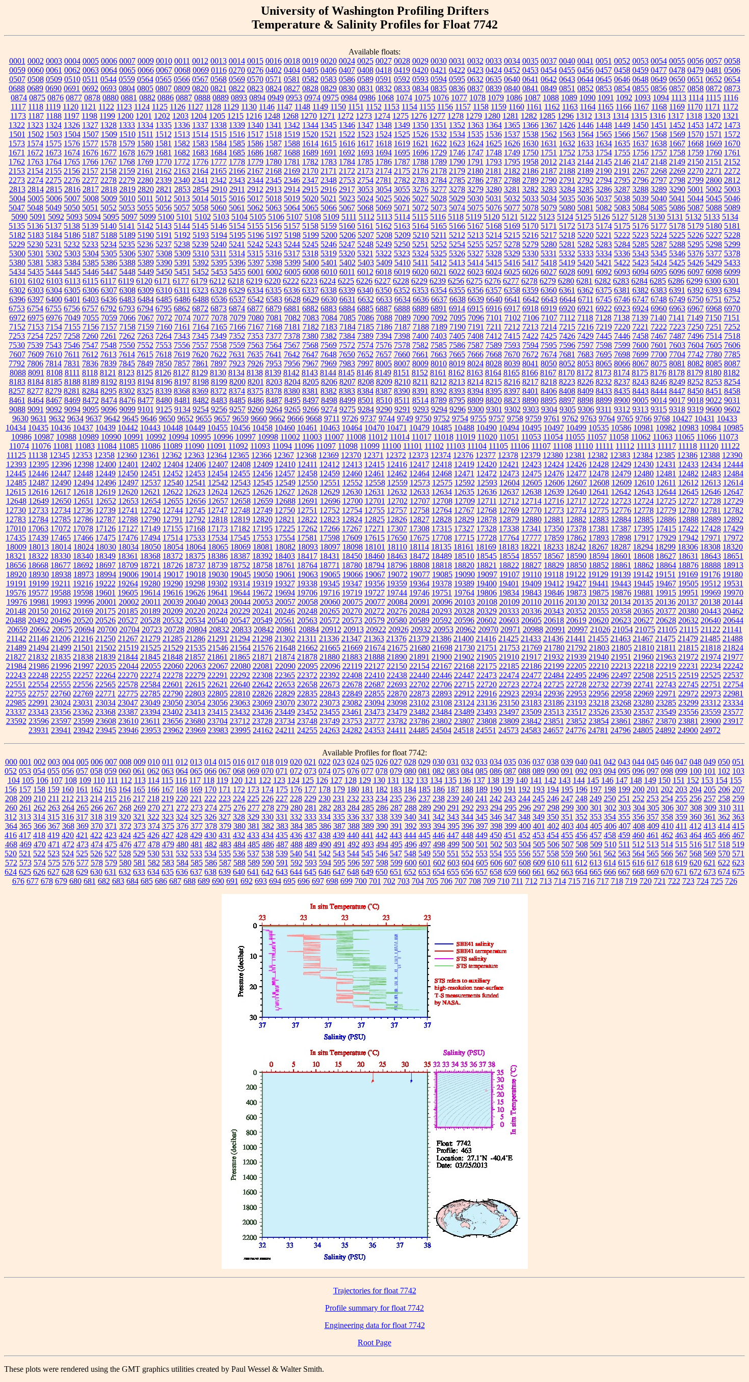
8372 (218, 391)
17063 (38, 528)
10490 (486, 427)
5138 (72, 226)
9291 (402, 409)
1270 (309, 116)
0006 (109, 61)
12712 (509, 501)
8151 (401, 372)
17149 (150, 528)
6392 (695, 290)
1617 (365, 143)
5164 (420, 226)
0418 (384, 70)
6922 (604, 308)
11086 (150, 446)
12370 (351, 455)
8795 (457, 400)
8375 (255, 391)
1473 (732, 125)
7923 (237, 363)
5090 (19, 216)
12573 (420, 482)
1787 (402, 161)
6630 (329, 299)
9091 (36, 409)
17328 (486, 528)
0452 (512, 70)
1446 (585, 125)
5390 (164, 262)
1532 (439, 134)
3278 (457, 189)
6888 (402, 308)
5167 (475, 226)
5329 (512, 253)
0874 (19, 97)
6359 (530, 290)
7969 (328, 363)
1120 (70, 106)
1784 (347, 161)
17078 (83, 528)
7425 (549, 336)
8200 (237, 381)
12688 (285, 501)
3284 (567, 189)
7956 (292, 363)
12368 (306, 455)
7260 (90, 336)
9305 (567, 409)
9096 (109, 409)
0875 (37, 97)
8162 (456, 372)
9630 (20, 418)
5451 (182, 271)
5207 (366, 235)
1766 (90, 161)
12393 (16, 464)
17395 (643, 528)
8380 (292, 391)
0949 (276, 97)
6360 (549, 290)
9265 (292, 409)
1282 (529, 116)
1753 (585, 152)
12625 (240, 491)
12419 (464, 464)
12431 (666, 464)
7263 (145, 336)
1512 (163, 134)
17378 (576, 528)
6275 (474, 281)
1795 (512, 161)
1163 (570, 106)
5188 (109, 235)
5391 (182, 262)
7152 (17, 326)
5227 (714, 235)
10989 (88, 436)
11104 (477, 446)
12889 (711, 519)
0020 (328, 61)
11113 (645, 446)
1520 (310, 134)
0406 (328, 70)
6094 (640, 271)
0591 (384, 79)
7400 (420, 336)
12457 (285, 473)
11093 (260, 446)
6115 (90, 281)
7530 (17, 345)
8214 (475, 381)
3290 (677, 189)
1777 (218, 161)
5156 (273, 226)
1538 (530, 134)
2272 (732, 171)
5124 (565, 216)
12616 (38, 491)
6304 (54, 290)
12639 (554, 491)
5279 (530, 244)
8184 (36, 381)
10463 (329, 427)
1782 (310, 161)
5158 (310, 226)
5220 (585, 235)
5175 (622, 226)
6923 (622, 308)
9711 (332, 418)
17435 (16, 537)
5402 (347, 262)
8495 (292, 400)
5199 (311, 235)
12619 (105, 491)
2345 (273, 180)
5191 (164, 235)
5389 (146, 262)
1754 (604, 152)
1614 (310, 143)
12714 (531, 501)
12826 (397, 519)
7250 (695, 326)
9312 (622, 409)
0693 (108, 88)
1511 (145, 134)
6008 (311, 271)
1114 (696, 97)
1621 (420, 143)
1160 (516, 106)
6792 (108, 308)
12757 (397, 510)
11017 (422, 436)
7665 (457, 354)
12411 (307, 464)
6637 (439, 299)
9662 (277, 418)
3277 (439, 189)
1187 (36, 116)
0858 (695, 88)
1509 (109, 134)
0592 (402, 79)
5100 (166, 216)
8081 (677, 363)
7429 (585, 336)
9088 (17, 409)
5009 (109, 198)
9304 (549, 409)
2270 (695, 171)
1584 (218, 143)
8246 (659, 381)
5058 (200, 207)
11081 (63, 446)
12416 (397, 464)
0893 (239, 97)
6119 (126, 281)
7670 (512, 354)
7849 (145, 363)
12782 (733, 510)
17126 (105, 528)
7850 (163, 363)
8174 (621, 372)
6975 (36, 317)
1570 (695, 134)
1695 (402, 152)
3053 (365, 189)
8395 (494, 391)
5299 (732, 244)
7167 (256, 326)
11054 (553, 436)
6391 (677, 290)
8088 (18, 372)
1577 (90, 143)
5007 (72, 198)
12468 (442, 473)
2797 (659, 180)
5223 (640, 235)
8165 (511, 372)
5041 (677, 198)
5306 (127, 253)
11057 (597, 436)
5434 (17, 271)
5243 (273, 244)
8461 (17, 400)
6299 (694, 281)
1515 (218, 134)
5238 (182, 244)
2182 (512, 171)
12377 (485, 455)
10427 (682, 418)
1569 (677, 134)
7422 (530, 336)
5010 (127, 198)
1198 (89, 116)
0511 (90, 79)
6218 (236, 281)
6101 (18, 281)
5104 (239, 216)
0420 (420, 70)
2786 (475, 180)
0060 (36, 70)
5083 (622, 207)
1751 (549, 152)
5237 (163, 244)
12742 (150, 510)
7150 (713, 317)
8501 (366, 400)
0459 (640, 70)
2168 (273, 171)
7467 (659, 336)
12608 (599, 482)
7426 (567, 336)
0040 (567, 61)
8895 (549, 400)
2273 (17, 180)
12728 (711, 501)
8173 (603, 372)
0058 (732, 61)
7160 (164, 326)
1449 (622, 125)
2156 (72, 171)
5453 (219, 271)
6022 (457, 271)
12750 (285, 510)
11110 (583, 446)
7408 (475, 336)
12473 (509, 473)
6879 (273, 308)
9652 (185, 418)
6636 (421, 299)
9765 (625, 418)
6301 (731, 281)
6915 (475, 308)
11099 (370, 446)
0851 (567, 88)
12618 (83, 491)
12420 (486, 464)
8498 (329, 400)
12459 (329, 473)
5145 (200, 226)
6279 (548, 281)
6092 (604, 271)
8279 (53, 391)
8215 (494, 381)
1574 (35, 143)
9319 (695, 409)
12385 (665, 455)
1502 (36, 134)
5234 (108, 244)
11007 (334, 436)
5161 (365, 226)
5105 (258, 216)
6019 (402, 271)
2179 (457, 171)
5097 (129, 216)
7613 (108, 354)
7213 (530, 326)
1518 (273, 134)
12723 (621, 501)
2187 (549, 171)
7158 (127, 326)
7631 (237, 354)
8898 (585, 400)
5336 (622, 253)
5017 (255, 198)
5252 (439, 244)
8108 (54, 372)
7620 (200, 354)
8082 (695, 363)
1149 (320, 106)
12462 (397, 473)
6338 (328, 290)
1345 (328, 125)
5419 (567, 262)
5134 (730, 216)
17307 (397, 528)
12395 (39, 464)
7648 (328, 354)
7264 (163, 336)
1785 (365, 161)
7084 (329, 317)
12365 (239, 455)
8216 (512, 381)
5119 (473, 216)
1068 (386, 97)
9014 (659, 400)
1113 (678, 97)
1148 (302, 106)
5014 (200, 198)
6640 (494, 299)
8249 (677, 381)
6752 (732, 299)
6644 (567, 299)
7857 (182, 363)
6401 (72, 299)
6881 (292, 308)
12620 (128, 491)
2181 (494, 171)
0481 (714, 70)
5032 (512, 198)
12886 (666, 519)
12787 (105, 519)
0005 (91, 61)
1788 (420, 161)
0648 (640, 79)
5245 (310, 244)
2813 (17, 189)
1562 (549, 134)
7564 (273, 345)
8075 (659, 363)
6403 (91, 299)
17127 (128, 528)
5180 (714, 226)
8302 (127, 391)
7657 (384, 354)
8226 (585, 381)
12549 (285, 482)
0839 (494, 88)
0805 (145, 88)
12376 (463, 455)
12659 (263, 501)
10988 (66, 436)
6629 (311, 299)
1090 (587, 97)
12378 (508, 455)
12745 (195, 510)
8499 (347, 400)
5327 (475, 253)
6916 (494, 308)
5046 (732, 198)
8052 (567, 363)
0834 (420, 88)
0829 (328, 88)
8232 (604, 381)
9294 (439, 409)
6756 (72, 308)
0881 (129, 97)
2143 (567, 161)
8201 (256, 381)
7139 (640, 317)
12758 (419, 510)
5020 (310, 198)
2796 (640, 180)
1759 (695, 152)
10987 (44, 436)
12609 (621, 482)
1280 (492, 116)
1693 (365, 152)
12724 (643, 501)
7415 (512, 336)
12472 (486, 473)
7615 (145, 354)
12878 (486, 519)
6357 (494, 290)
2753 (347, 180)
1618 (384, 143)
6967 (695, 308)
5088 (714, 207)
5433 (732, 262)
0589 (365, 79)
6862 (182, 308)
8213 (457, 381)
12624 (217, 491)
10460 (285, 427)
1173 (18, 116)
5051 (90, 207)
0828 (310, 88)
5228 (732, 235)
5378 (732, 253)
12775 (598, 510)
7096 (476, 317)
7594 (530, 345)
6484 (146, 299)
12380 (553, 455)
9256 (219, 409)
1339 (237, 125)
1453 (695, 125)
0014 (237, 61)
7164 (201, 326)
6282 (603, 281)
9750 (423, 418)
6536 (219, 299)
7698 (622, 354)
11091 (216, 446)
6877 (255, 308)
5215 (512, 235)
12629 (329, 491)
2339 (163, 180)
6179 (199, 281)
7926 (255, 363)
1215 (235, 116)
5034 (549, 198)
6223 (309, 281)
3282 (530, 189)
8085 (714, 363)
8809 (475, 400)
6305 (72, 290)
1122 (106, 106)
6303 (36, 290)
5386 (109, 262)
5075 (475, 207)
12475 (531, 473)
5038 (622, 198)
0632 (475, 79)
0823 (255, 88)
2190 (604, 171)
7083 (311, 317)
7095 (457, 317)
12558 (375, 482)
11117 (666, 446)
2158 (108, 171)
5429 (714, 262)
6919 (549, 308)
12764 (442, 510)
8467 (54, 400)
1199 (107, 116)
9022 (714, 400)
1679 (145, 152)
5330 (530, 253)
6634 (402, 299)
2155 (53, 171)
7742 (695, 354)
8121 (108, 372)
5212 (457, 235)
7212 (512, 326)
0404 (292, 70)
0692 (90, 88)
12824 (352, 519)
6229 (419, 281)
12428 (598, 464)
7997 (365, 363)
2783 (420, 180)
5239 (200, 244)
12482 (688, 473)
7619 (182, 354)
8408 (567, 391)
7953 (273, 363)
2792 (585, 180)
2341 (200, 180)
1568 (659, 134)
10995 (201, 436)
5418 (549, 262)
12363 (194, 455)
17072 (60, 528)
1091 (606, 97)
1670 (732, 143)
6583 (274, 299)
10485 (442, 427)
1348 (384, 125)
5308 (164, 253)
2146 (622, 161)
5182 (17, 235)
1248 (272, 116)
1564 (585, 134)
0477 (659, 70)
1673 (53, 152)
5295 (695, 244)
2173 (365, 171)
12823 (329, 519)
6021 (439, 271)
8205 (311, 381)
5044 (695, 198)
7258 (72, 336)
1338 (218, 125)
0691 (72, 88)
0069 (201, 70)
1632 (567, 143)
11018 (443, 436)
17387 (621, 528)
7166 (237, 326)
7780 (714, 354)
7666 (475, 354)
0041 (585, 61)
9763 (588, 418)
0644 (585, 79)
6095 (659, 271)
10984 (711, 427)
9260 (256, 409)
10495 (531, 427)
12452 (173, 473)
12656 (195, 501)
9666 (295, 418)
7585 (439, 345)
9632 (57, 418)
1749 (512, 152)
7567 (292, 345)
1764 (53, 161)
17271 (374, 528)
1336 (182, 125)
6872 (200, 308)
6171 (162, 281)
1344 (310, 125)
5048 (35, 207)
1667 (677, 143)
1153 (391, 106)
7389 (365, 336)
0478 (677, 70)
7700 (659, 354)
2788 (512, 180)
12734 (60, 510)
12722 (598, 501)
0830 (347, 88)
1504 (72, 134)
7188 (421, 326)
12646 (711, 491)
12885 (643, 519)
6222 (291, 281)
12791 (173, 519)
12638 (531, 491)
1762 (17, 161)
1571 (714, 134)
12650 (61, 501)
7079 (237, 317)
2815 (54, 189)
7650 (347, 354)
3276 (420, 189)
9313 (640, 409)
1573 (17, 143)
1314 (620, 116)
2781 (384, 180)
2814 (36, 189)
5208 (384, 235)
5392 (201, 262)
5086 (677, 207)
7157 (109, 326)
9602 (732, 409)
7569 (328, 345)
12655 (173, 501)
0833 (402, 88)
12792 (195, 519)
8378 (273, 391)
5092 (56, 216)
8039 (512, 363)
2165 (218, 171)
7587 (475, 345)
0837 (475, 88)
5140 (108, 226)
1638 (659, 143)
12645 (688, 491)
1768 (127, 161)
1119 (53, 106)
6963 (677, 308)
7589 (494, 345)
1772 (182, 161)
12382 (597, 455)
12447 (60, 473)
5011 (145, 198)
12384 (642, 455)
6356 (475, 290)
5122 (528, 216)
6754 (35, 308)
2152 (732, 161)
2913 (273, 189)
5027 (420, 198)
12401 (128, 464)
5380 (17, 262)
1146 (267, 106)
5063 (273, 207)
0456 (585, 70)
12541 (195, 482)
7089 (402, 317)
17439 (38, 537)
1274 (382, 116)
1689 (310, 152)
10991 (133, 436)
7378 (292, 336)
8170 (566, 372)
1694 (384, 152)
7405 (457, 336)
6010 (329, 271)
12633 (419, 491)
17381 (598, 528)
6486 (182, 299)
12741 (128, 510)
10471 (397, 427)
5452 (201, 271)
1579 (127, 143)
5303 (72, 253)
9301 (494, 409)
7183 (329, 326)
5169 (512, 226)
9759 (533, 418)
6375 (604, 290)
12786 (83, 519)
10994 (178, 436)
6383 (659, 290)
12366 (261, 455)
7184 (347, 326)
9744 (387, 418)
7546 (72, 345)
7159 (146, 326)
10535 (598, 427)
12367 (284, 455)
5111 (349, 216)
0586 (347, 79)
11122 (730, 446)
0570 (255, 79)
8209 (384, 381)
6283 (621, 281)
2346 (292, 180)
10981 (643, 427)
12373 (418, 455)
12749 (262, 510)
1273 (364, 116)
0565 (163, 79)
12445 (16, 473)
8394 (475, 391)
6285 (658, 281)
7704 (677, 354)
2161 (145, 171)
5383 (54, 262)
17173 (217, 528)
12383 (620, 455)
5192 (182, 235)
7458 (640, 336)
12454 (217, 473)
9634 (75, 418)
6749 (677, 299)
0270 (237, 70)
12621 (150, 491)
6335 (273, 290)
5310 (201, 253)
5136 (35, 226)
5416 (512, 262)
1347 (365, 125)
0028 (402, 61)
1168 (659, 106)
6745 (604, 299)
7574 (365, 345)
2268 (659, 171)
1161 (534, 106)
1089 (569, 97)
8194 (146, 381)
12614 (733, 482)
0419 (402, 70)
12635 (464, 491)
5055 (145, 207)
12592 (464, 482)
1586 (255, 143)
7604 (695, 345)
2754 (365, 180)
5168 (494, 226)
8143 (310, 372)
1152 (374, 106)
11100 (391, 446)
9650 (167, 418)
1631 (549, 143)
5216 (530, 235)
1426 (567, 125)
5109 (331, 216)
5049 (53, 207)
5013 (182, 198)
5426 (695, 262)
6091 (585, 271)
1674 (72, 152)
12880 (531, 519)
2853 (182, 189)
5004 (17, 198)
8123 (126, 372)
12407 (218, 464)
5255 (475, 244)
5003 (732, 189)
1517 (255, 134)
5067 (347, 207)
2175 (402, 171)
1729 (439, 152)
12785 (60, 519)
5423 (640, 262)
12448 (83, 473)
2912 (255, 189)
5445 (72, 271)
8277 (35, 391)
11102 (434, 446)
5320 (347, 253)
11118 (687, 446)
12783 (16, 519)
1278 (455, 116)
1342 (292, 125)
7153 (36, 326)
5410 (402, 262)
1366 (530, 125)
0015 (255, 61)
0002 (36, 61)
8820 (494, 400)
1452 (677, 125)
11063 (663, 436)
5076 (494, 207)
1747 (475, 152)
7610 (54, 354)
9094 (72, 409)
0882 (147, 97)
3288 (640, 189)
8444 (659, 391)
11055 (575, 436)
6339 (347, 290)
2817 (91, 189)
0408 (365, 70)
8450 (695, 391)
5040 (659, 198)
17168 (195, 528)
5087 (695, 207)
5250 (402, 244)
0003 (54, 61)
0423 (475, 70)
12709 (464, 501)
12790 (150, 519)
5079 (549, 207)
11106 (519, 446)
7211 (494, 326)
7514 (714, 336)
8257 (17, 391)
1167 (641, 106)
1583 (200, 143)
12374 (441, 455)
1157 (463, 106)
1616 (347, 143)
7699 (640, 354)
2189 (585, 171)
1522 (347, 134)
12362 (172, 455)
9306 (586, 409)
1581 (163, 143)
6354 (439, 290)
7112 (567, 317)
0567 (200, 79)
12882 (576, 519)
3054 (384, 189)
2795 (622, 180)
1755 (622, 152)
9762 (570, 418)
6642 (531, 299)
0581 (292, 79)
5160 (347, 226)
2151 (714, 161)
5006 (54, 198)
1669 (714, 143)
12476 (554, 473)
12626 (262, 491)
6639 (476, 299)
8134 (236, 372)
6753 (17, 308)
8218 (549, 381)
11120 (708, 446)
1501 (17, 134)
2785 (457, 180)
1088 (551, 97)
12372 (396, 455)
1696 (420, 152)
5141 (127, 226)
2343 (237, 180)
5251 (420, 244)
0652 (714, 79)
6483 (127, 299)
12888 (688, 519)
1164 (588, 106)
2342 (218, 180)
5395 (219, 262)
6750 (695, 299)
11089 (172, 446)
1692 (347, 152)
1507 (91, 134)
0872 (714, 88)
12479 (621, 473)
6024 (494, 271)
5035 (567, 198)
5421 (604, 262)
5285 (640, 244)
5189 (127, 235)
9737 (368, 418)
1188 (54, 116)
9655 (204, 418)
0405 (310, 70)
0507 (17, 79)
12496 (106, 482)
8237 (622, 381)
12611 (666, 482)
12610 (644, 482)
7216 (585, 326)
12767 (464, 510)
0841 (530, 88)
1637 (640, 143)
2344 (255, 180)
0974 (312, 97)
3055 (402, 189)
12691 (308, 501)
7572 (347, 345)
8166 (530, 372)
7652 (365, 354)
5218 (567, 235)
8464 (36, 400)
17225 (285, 528)
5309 (182, 253)
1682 (182, 152)
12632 (397, 491)
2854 (201, 189)
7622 (218, 354)
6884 (347, 308)
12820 (262, 519)
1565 (604, 134)
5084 (640, 207)
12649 (39, 501)
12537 (151, 482)
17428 (711, 528)
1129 (231, 106)
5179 (695, 226)
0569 (237, 79)
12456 (262, 473)
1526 (420, 134)
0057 (714, 61)
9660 (259, 418)
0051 (604, 61)
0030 (439, 61)
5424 (659, 262)
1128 (213, 106)
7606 (732, 345)
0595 (457, 79)
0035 (530, 61)
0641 (530, 79)
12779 (666, 510)
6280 (566, 281)
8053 (585, 363)
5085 (659, 207)
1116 (730, 97)
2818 (109, 189)
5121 (510, 216)
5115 (420, 216)
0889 (220, 97)
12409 (263, 464)
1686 (255, 152)
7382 (328, 336)
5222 (622, 235)
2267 (640, 171)
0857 (677, 88)
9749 (405, 418)
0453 (530, 70)
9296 (457, 409)
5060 (218, 207)
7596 (567, 345)
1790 (457, 161)
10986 (21, 436)
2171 (328, 171)
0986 (367, 97)
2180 (475, 171)
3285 (585, 189)
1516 (237, 134)
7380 (310, 336)
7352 (237, 336)
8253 (714, 381)
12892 (733, 519)
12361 (149, 455)
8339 (163, 391)
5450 (164, 271)
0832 (384, 88)
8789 (439, 400)
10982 (666, 427)
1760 (714, 152)
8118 (90, 372)
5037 (604, 198)
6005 (292, 271)
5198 (292, 235)
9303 (531, 409)
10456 (240, 427)
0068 (182, 70)
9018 (695, 400)
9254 (201, 409)
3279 (475, 189)
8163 (475, 372)
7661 (420, 354)
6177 (181, 281)
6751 (714, 299)
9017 (677, 400)
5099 (148, 216)
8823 (512, 400)
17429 (733, 528)
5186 (72, 235)
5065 (310, 207)
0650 (677, 79)
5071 (402, 207)
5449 (146, 271)
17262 (307, 528)
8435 (622, 391)
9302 (512, 409)
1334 (145, 125)
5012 (163, 198)
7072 (164, 317)
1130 (249, 106)
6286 (676, 281)
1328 (108, 125)
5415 (494, 262)
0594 (439, 79)
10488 (464, 427)
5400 (311, 262)
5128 (638, 216)
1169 (677, 106)
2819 (127, 189)
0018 (292, 61)
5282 (585, 244)
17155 (173, 528)
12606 (554, 482)
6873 (218, 308)
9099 (127, 409)
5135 (17, 226)
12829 (464, 519)
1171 (712, 106)
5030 (475, 198)
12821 (285, 519)
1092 (624, 97)
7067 (146, 317)
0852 (585, 88)
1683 (200, 152)
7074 (182, 317)
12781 (711, 510)
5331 (549, 253)
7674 (549, 354)
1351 (439, 125)
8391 (420, 391)
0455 (567, 70)
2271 (714, 171)
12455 (240, 473)
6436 (109, 299)
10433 (727, 418)
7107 (549, 317)
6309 (146, 290)
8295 (108, 391)
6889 (420, 308)
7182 (311, 326)
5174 (604, 226)
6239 (438, 281)
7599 (622, 345)
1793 (494, 161)
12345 (59, 455)
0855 (640, 88)
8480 (164, 400)
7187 (402, 326)
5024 (365, 198)
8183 (17, 381)
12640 (576, 491)
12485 (16, 482)
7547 (90, 345)
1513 (182, 134)
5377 (714, 253)
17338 (509, 528)
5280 (549, 244)
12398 (83, 464)
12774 (576, 510)
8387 (384, 391)
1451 (659, 125)
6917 (512, 308)
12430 (643, 464)
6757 (90, 308)
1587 (273, 143)
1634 (604, 143)
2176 (420, 171)
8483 (219, 400)
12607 (577, 482)
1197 (71, 116)
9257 (237, 409)
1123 (124, 106)
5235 (127, 244)
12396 (61, 464)
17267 (352, 528)
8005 (384, 363)
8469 (72, 400)
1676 (90, 152)
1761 (732, 152)
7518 (732, 336)
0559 (127, 79)
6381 (622, 290)
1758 (677, 152)
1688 (292, 152)
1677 (108, 152)
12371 (373, 455)
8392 (439, 391)
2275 (53, 180)
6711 (586, 299)
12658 (240, 501)
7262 (127, 336)
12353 (82, 455)
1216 (254, 116)
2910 (219, 189)
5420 (585, 262)
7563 (255, 345)
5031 (494, 198)
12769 (509, 510)
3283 (549, 189)
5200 (329, 235)
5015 (218, 198)
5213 (475, 235)
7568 (310, 345)
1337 (200, 125)
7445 (604, 336)
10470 (374, 427)
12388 (710, 455)
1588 (292, 143)
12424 (554, 464)
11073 (728, 436)
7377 (273, 336)
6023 (475, 271)
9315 (659, 409)
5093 (74, 216)
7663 (439, 354)
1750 (530, 152)
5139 (90, 226)
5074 (457, 207)
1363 (475, 125)
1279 (474, 116)
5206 (347, 235)
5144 (182, 226)
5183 (36, 235)
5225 (677, 235)
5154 (237, 226)
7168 (274, 326)
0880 (110, 97)
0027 (384, 61)
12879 (509, 519)
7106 (531, 317)
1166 (623, 106)
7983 (347, 363)
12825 (374, 519)
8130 (218, 372)
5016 (237, 198)
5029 (457, 198)
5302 (54, 253)
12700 (352, 501)
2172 (347, 171)
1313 (602, 116)
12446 (38, 473)
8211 (421, 381)
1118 (35, 106)
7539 (35, 345)
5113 (384, 216)
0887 (184, 97)
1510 (127, 134)
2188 (567, 171)
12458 (307, 473)
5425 (677, 262)
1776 (200, 161)
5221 (604, 235)
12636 (486, 491)
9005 (640, 400)
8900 (622, 400)
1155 (427, 106)
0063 (91, 70)
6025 (512, 271)
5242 (255, 244)
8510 (384, 400)
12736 (83, 510)
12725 (666, 501)
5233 (90, 244)
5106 (276, 216)
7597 (585, 345)
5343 (640, 253)
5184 (54, 235)
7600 (640, 345)
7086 (366, 317)
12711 (487, 501)
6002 (274, 271)
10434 (16, 427)
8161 (438, 372)
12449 (105, 473)
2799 (695, 180)
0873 (732, 88)
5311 (219, 253)
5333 (585, 253)
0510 (72, 79)
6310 (164, 290)
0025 (365, 61)
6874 (237, 308)
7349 (218, 336)
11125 (16, 455)
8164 (493, 372)
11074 (19, 446)
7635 (255, 354)
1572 (732, 134)
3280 (494, 189)
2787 (494, 180)
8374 (237, 391)
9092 (54, 409)
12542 (218, 482)
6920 (567, 308)
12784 (38, 519)
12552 (352, 482)
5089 (732, 207)
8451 (714, 391)
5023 (347, 198)
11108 (562, 446)
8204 (292, 381)
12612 (688, 482)
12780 (688, 510)
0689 (35, 88)
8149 (383, 372)
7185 (366, 326)
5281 (567, 244)
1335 (163, 125)
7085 (347, 317)
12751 (307, 510)
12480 (643, 473)
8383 (347, 391)
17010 (16, 528)
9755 (478, 418)
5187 (91, 235)
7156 (91, 326)
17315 (442, 528)
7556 (182, 345)
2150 (695, 161)
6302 (17, 290)
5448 (127, 271)
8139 (273, 372)
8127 (181, 372)
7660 (402, 354)
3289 (659, 189)
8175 (640, 372)
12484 (733, 473)
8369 (200, 391)
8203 (274, 381)
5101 (184, 216)
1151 (356, 106)
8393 (457, 391)
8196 (164, 381)
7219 (604, 326)
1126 (177, 106)
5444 (54, 271)
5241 (237, 244)
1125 (160, 106)
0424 (494, 70)
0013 (218, 61)
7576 (384, 345)
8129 (200, 372)
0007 (127, 61)
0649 (659, 79)
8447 (677, 391)
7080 (256, 317)
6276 (493, 281)
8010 (439, 363)
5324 (420, 253)
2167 (255, 171)
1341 (273, 125)
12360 (127, 455)
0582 (310, 79)
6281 (584, 281)
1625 (494, 143)
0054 (659, 61)
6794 (145, 308)
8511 (402, 400)
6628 (292, 299)
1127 (195, 106)
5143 (163, 226)
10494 (509, 427)
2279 (127, 180)
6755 (53, 308)
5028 (439, 198)
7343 (182, 336)
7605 (714, 345)
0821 (218, 88)
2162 (163, 171)
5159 (328, 226)
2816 (72, 189)
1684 (218, 152)
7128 (603, 317)
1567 (640, 134)
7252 (732, 326)
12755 (374, 510)
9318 (677, 409)
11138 (37, 455)
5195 (237, 235)
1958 (530, 161)
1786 (384, 161)
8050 (549, 363)
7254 (35, 336)
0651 (695, 79)
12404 (173, 464)
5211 (439, 235)
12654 (151, 501)
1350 (420, 125)
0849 (549, 88)
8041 (530, 363)
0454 (549, 70)
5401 (329, 262)
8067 (640, 363)
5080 (567, 207)
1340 (255, 125)
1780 (273, 161)
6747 (640, 299)
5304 (91, 253)
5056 (163, 207)
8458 (732, 391)
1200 (125, 116)
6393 (714, 290)
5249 (384, 244)
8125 (145, 372)
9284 (366, 409)
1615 (328, 143)
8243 (640, 381)
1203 (180, 116)
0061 (54, 70)
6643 (549, 299)
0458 (622, 70)
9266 (311, 409)
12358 (104, 455)
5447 (109, 271)
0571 (273, 79)
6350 (384, 290)
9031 (732, 400)
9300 (476, 409)
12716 (554, 501)
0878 (92, 97)
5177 (659, 226)
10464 (352, 427)
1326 (72, 125)
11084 (107, 446)
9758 (515, 418)
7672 (530, 354)
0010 (164, 61)
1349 (402, 125)
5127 (620, 216)
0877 (74, 97)
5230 (35, 244)
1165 (605, 106)
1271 (327, 116)
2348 (328, 180)
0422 (457, 70)
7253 (17, 336)
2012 (549, 161)
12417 (419, 464)
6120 (144, 281)
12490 (61, 482)
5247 (347, 244)
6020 (420, 271)
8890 (530, 400)
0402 (273, 70)
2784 (439, 180)
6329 (237, 290)
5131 (675, 216)
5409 (384, 262)
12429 (621, 464)
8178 (676, 372)
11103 (455, 446)
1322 (17, 125)
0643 (567, 79)
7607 (17, 354)
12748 (240, 510)
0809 (182, 88)
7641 (273, 354)
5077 (512, 207)
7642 (292, 354)
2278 (108, 180)
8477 (146, 400)
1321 (731, 116)
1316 (657, 116)
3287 (622, 189)
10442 (128, 427)
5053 (127, 207)
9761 (552, 418)
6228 (401, 281)
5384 (72, 262)
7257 (53, 336)
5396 (237, 262)
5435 (36, 271)
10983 (688, 427)
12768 (486, 510)
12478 (598, 473)
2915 (310, 189)
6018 (384, 271)
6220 (272, 281)
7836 (90, 363)
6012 (365, 271)
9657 (222, 418)
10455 (217, 427)
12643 (643, 491)
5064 (292, 207)
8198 (201, 381)
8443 (640, 391)
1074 (404, 97)
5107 (294, 216)
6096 (677, 271)
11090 (194, 446)
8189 (91, 381)
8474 (109, 400)
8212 (439, 381)
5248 (365, 244)
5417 (530, 262)
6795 (163, 308)
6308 (127, 290)
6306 (91, 290)
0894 (257, 97)
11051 (509, 436)
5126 (602, 216)
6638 (457, 299)
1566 (622, 134)
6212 (217, 281)
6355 (457, 290)
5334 (604, 253)
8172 (585, 372)
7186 (384, 326)
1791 (475, 161)
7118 (585, 317)
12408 (240, 464)
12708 (442, 501)
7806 (35, 363)
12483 (711, 473)
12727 (688, 501)
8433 (604, 391)
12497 (128, 482)
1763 (35, 161)
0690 (53, 88)
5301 (36, 253)
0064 (109, 70)
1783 (328, 161)
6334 (255, 290)
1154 (409, 106)
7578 (402, 345)
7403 (439, 336)
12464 (419, 473)
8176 (658, 372)
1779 (255, 161)
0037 (549, 61)
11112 (625, 446)
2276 (72, 180)
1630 (530, 143)
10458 (262, 427)
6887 (384, 308)
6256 (456, 281)
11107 (541, 446)
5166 (457, 226)
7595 (549, 345)
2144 (585, 161)
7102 (512, 317)
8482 (201, 400)
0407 (347, 70)
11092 (238, 446)
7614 (127, 354)
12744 (173, 510)
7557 (200, 345)
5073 (439, 207)
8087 (732, 363)
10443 (150, 427)
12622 (173, 491)
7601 (659, 345)
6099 (732, 271)
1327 (90, 125)
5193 (201, 235)
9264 (274, 409)
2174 (384, 171)
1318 (694, 116)
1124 (142, 106)
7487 (677, 336)
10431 (704, 418)
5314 (237, 253)
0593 (420, 79)
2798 (677, 180)
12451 (150, 473)
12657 (218, 501)
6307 (109, 290)
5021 (328, 198)
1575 (53, 143)
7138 (621, 317)
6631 (347, 299)
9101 (146, 409)
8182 (732, 372)
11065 (684, 436)
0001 (17, 61)
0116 (219, 70)
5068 (365, 207)
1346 (347, 125)
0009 (146, 61)
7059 (109, 317)
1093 (642, 97)
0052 (622, 61)
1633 (585, 143)
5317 (292, 253)
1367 (549, 125)
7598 (604, 345)
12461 (374, 473)
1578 (108, 143)
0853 (604, 88)
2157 (90, 171)
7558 (218, 345)
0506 (732, 70)
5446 (91, 271)
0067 (164, 70)
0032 (475, 61)
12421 (509, 464)
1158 (481, 106)
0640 (512, 79)
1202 (162, 116)
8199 (219, 381)
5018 (273, 198)
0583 (328, 79)
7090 (421, 317)
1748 (494, 152)
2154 (35, 171)
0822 (237, 88)
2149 (677, 161)
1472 (714, 125)
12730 (16, 510)
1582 (182, 143)
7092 (439, 317)
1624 (475, 143)
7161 (182, 326)
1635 (622, 143)
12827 (419, 519)
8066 (622, 363)
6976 (54, 317)
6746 (622, 299)
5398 (274, 262)
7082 (292, 317)
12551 (330, 482)
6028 (567, 271)
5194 (219, 235)
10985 (733, 427)
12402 (151, 464)
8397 (512, 391)
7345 (200, 336)
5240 (218, 244)
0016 (273, 61)
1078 (477, 97)
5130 (657, 216)
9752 (442, 418)
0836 (457, 88)
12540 (173, 482)
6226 (364, 281)
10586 (621, 427)
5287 (659, 244)
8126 (163, 372)
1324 (53, 125)
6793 (127, 308)
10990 (111, 436)
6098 (714, 271)
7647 (310, 354)
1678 (127, 152)
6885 (365, 308)
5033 (530, 198)
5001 (695, 189)
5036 (585, 198)
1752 (567, 152)
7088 (384, 317)
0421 (439, 70)
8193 (127, 381)
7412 (494, 336)
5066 (328, 207)
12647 (733, 491)
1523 (365, 134)
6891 (439, 308)
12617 (60, 491)
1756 (640, 152)
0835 (439, 88)
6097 (695, 271)
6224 (327, 281)
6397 (36, 299)
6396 (17, 299)
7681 (567, 354)
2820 (146, 189)
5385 (91, 262)
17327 (464, 528)
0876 (55, 97)
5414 (475, 262)
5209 (402, 235)
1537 (512, 134)
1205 (217, 116)
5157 (292, 226)
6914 (457, 308)
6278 (529, 281)
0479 (695, 70)
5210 (421, 235)
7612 (90, 354)
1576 (72, 143)
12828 (442, 519)
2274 (35, 180)
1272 (345, 116)
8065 (604, 363)
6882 (310, 308)
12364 (216, 455)
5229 (17, 244)
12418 (442, 464)
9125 (164, 409)
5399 (292, 262)
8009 (420, 363)
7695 (604, 354)
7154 (54, 326)
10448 (173, 427)
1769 (145, 161)
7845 (127, 363)
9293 (421, 409)
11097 (326, 446)
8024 (475, 363)
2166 (237, 171)
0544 (108, 79)
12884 (621, 519)
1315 (639, 116)
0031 (457, 61)
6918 (530, 308)
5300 (17, 253)
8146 (365, 372)
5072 (420, 207)
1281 (510, 116)
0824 (273, 88)
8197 (182, 381)
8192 (109, 381)
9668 (314, 418)
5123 (547, 216)
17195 (262, 528)
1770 (163, 161)
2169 (292, 171)
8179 (695, 372)
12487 (39, 482)
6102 (36, 281)
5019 (292, 198)
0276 (255, 70)
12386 (687, 455)
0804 (127, 88)
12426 (576, 464)
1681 (163, 152)
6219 (254, 281)
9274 (329, 409)
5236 (145, 244)
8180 (713, 372)
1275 (400, 116)
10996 (223, 436)
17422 (688, 528)
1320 (712, 116)
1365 (512, 125)
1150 (338, 106)
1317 (675, 116)
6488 (201, 299)
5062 (255, 207)
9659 (240, 418)
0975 (331, 97)
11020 (487, 436)
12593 (487, 482)
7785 (732, 354)
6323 (200, 290)
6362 (585, 290)
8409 (585, 391)
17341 (531, 528)
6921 (585, 308)
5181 (732, 226)
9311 (604, 409)
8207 (347, 381)
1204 (199, 116)
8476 (127, 400)
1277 (437, 116)
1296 (565, 116)
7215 (567, 326)
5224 (659, 235)
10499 (576, 427)
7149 (695, 317)
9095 (91, 409)
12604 (509, 482)
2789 (530, 180)
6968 (714, 308)
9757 (497, 418)
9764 (607, 418)
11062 (641, 436)
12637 (509, 491)
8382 (328, 391)
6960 (659, 308)
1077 (459, 97)
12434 (711, 464)
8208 (366, 381)
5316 (273, 253)
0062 (72, 70)
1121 (88, 106)
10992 (156, 436)
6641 (512, 299)
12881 (554, 519)
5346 (677, 253)
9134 (182, 409)
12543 (240, 482)
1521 (328, 134)
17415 (666, 528)
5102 (203, 216)
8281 (72, 391)
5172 (567, 226)
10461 (307, 427)
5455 (237, 271)
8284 (90, 391)
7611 (72, 354)
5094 (93, 216)
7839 (108, 363)
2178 (439, 171)
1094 (661, 97)
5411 (421, 262)
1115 (713, 97)
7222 (659, 326)
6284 (639, 281)
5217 (549, 235)
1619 (402, 143)
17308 (419, 528)
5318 (310, 253)
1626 (512, 143)
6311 (182, 290)
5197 (274, 235)
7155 (72, 326)
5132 (693, 216)
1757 (659, 152)
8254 (732, 381)
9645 (130, 418)
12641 (598, 491)
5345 (659, 253)
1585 (237, 143)
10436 (60, 427)
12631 (374, 491)
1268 (290, 116)
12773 (554, 510)
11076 (41, 446)
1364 (494, 125)
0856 (659, 88)
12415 (374, 464)
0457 (604, 70)
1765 (72, 161)
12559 (397, 482)
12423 (531, 464)
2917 (347, 189)
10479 (419, 427)
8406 (549, 391)
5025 (384, 198)
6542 (256, 299)
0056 (695, 61)
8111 (72, 372)
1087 (532, 97)
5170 (530, 226)
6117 (108, 281)
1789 (439, 161)
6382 (640, 290)
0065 (127, 70)
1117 (18, 106)
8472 (91, 400)
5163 (402, 226)
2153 (17, 171)
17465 (60, 537)
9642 (112, 418)
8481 (182, 400)
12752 (329, 510)
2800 (714, 180)
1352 (457, 125)
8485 (237, 400)
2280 (145, 180)
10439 (105, 427)
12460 (352, 473)
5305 (109, 253)
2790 (549, 180)
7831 (72, 363)
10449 (195, 427)
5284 (622, 244)
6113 (73, 281)
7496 (695, 336)
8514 (420, 400)
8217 (530, 381)
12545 (263, 482)
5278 (512, 244)
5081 (585, 207)
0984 (349, 97)
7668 (494, 354)
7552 (145, 345)
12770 (531, 510)
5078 (530, 207)
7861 (200, 363)
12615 (16, 491)
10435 (38, 427)
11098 (348, 446)
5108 (313, 216)
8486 (256, 400)
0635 (494, 79)
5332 (567, 253)
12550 (308, 482)
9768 (662, 418)
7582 (420, 345)
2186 (530, 171)
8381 (310, 391)
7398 (402, 336)
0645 (604, 79)
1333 (127, 125)
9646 (149, 418)
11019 (465, 436)
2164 (200, 171)
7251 (714, 326)
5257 (494, 244)
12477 (576, 473)
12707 (420, 501)
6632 (366, 299)
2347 (310, 180)
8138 (255, 372)
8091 (36, 372)
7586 (457, 345)
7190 (457, 326)
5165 (439, 226)
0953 (294, 97)
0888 (202, 97)
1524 (384, 134)
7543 (53, 345)
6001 (256, 271)
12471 (464, 473)
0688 (17, 88)
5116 (438, 216)
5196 (256, 235)
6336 (292, 290)
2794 (604, 180)
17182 (240, 528)
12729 (733, 501)
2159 (127, 171)
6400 (54, 299)
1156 (445, 106)
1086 (514, 97)
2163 (182, 171)
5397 (256, 262)
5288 (677, 244)
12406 (195, 464)
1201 (144, 116)
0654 (732, 79)
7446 (622, 336)
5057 (182, 207)
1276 (419, 116)
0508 (36, 79)
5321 (365, 253)
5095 (111, 216)
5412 (439, 262)
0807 (163, 88)
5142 (145, 226)
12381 (575, 455)
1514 (200, 134)
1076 (441, 97)
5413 (457, 262)
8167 (548, 372)
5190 (146, 235)
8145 (346, 372)
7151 (732, 317)
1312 (584, 116)
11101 (412, 446)
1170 (695, 106)
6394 (732, 290)
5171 (549, 226)
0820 (200, 88)
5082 (604, 207)
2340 (182, 180)
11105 (498, 446)
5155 (255, 226)
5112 (366, 216)
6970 (732, 308)
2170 (310, 171)
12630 (352, 491)
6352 (402, 290)
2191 (622, 171)
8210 (402, 381)
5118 (456, 216)
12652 (106, 501)
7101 (494, 317)
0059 (17, 70)
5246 (328, 244)
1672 (35, 152)
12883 (598, 519)
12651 (83, 501)
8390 (402, 391)
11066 (706, 436)
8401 (530, 391)
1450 (640, 125)
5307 (146, 253)
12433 (688, 464)
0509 (54, 79)
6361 (567, 290)
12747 (217, 510)
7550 (127, 345)
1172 (730, 106)
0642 (549, 79)
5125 (583, 216)
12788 (128, 519)
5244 (292, 244)
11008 (356, 436)
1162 (552, 106)
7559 (237, 345)
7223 (677, 326)
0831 (365, 88)
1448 (604, 125)
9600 (714, 409)
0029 (420, 61)
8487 (274, 400)
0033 (494, 61)
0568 (218, 79)
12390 (732, 455)
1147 (284, 106)
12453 (195, 473)
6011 (347, 271)
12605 (532, 482)
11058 (619, 436)
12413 (352, 464)
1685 (237, 152)
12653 (128, 501)
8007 (402, 363)
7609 (36, 354)
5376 (695, 253)
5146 (218, 226)
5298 (714, 244)
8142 (291, 372)
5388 (127, 262)
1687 (273, 152)
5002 (714, 189)
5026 (402, 198)
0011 (182, 61)
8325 (145, 391)
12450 (128, 473)
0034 (512, 61)
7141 (676, 317)
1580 (145, 143)
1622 (439, 143)
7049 (72, 317)
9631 (39, 418)
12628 (307, 491)
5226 (695, 235)
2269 (677, 171)
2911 (237, 189)
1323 (35, 125)
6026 (530, 271)
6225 (346, 281)
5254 (457, 244)
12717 (576, 501)
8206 (329, 381)
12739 (105, 510)
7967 (310, 363)
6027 (549, 271)
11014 (400, 436)
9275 (347, 409)
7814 (53, 363)
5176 (640, 226)
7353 (255, 336)
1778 (237, 161)
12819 (240, 519)
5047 (17, 207)
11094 (282, 446)
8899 (604, 400)
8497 (311, 400)
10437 (83, 427)
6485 (164, 299)
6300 (713, 281)
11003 (312, 436)
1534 (457, 134)
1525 (402, 134)
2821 (164, 189)
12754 (352, 510)
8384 (365, 391)
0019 (310, 61)
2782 (402, 180)
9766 (643, 418)
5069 (384, 207)
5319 (328, 253)
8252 (695, 381)
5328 (494, 253)
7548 (108, 345)
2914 (292, 189)
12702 (397, 501)
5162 (384, 226)
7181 (292, 326)
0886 (165, 97)
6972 (17, 317)
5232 (72, 244)
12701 (375, 501)
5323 (402, 253)
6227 (382, 281)
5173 (585, 226)
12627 (285, 491)
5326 (457, 253)
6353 (420, 290)
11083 (85, 446)
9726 (350, 418)
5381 (36, 262)
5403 (366, 262)
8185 (54, 381)
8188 (72, 381)
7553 (163, 345)
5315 (255, 253)
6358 (512, 290)
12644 (666, 491)
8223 (567, 381)
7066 (127, 317)
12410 (285, 464)
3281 (512, 189)
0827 (292, 88)
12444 (733, 464)
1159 (498, 106)
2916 (328, 189)
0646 (622, 79)
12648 (16, 501)
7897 (218, 363)
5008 (91, 198)
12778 (643, 510)
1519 (292, 134)
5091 (38, 216)
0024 (347, 61)
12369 (328, 455)
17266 (329, 528)
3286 (604, 189)
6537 (237, 299)
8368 (182, 391)
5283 (604, 244)
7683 (585, 354)
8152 (420, 372)
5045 (714, 198)
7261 (108, 336)
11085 (129, 446)
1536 (494, 134)
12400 (106, 464)
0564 (145, 79)
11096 (304, 446)
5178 (677, 226)
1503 (54, 134)
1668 (695, 143)
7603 (677, 345)
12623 (195, 491)
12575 (442, 482)
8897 (567, 400)
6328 (218, 290)
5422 (622, 262)
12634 (442, 491)
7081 (274, 317)
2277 (90, 180)
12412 (329, 464)
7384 (347, 336)
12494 (83, 482)
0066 (146, 70)
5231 (53, 244)
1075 (422, 97)
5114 (402, 216)
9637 (94, 418)
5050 (72, 207)
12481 (666, 473)
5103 (221, 216)
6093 (622, 271)
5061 (237, 207)
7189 (439, 326)
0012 (200, 61)
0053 (640, 61)
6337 (310, 290)
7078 (219, 317)
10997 (245, 436)
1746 (457, 152)
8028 (494, 363)
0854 (622, 88)
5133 (712, 216)
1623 (457, 143)
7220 (622, 326)
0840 (512, 88)
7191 (476, 326)
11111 (604, 446)
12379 (530, 455)
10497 (554, 427)
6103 (54, 281)
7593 (512, 345)
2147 (640, 161)
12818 (217, 519)
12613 (711, 482)
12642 (621, 491)
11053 (531, 436)
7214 (549, 326)
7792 (17, 363)
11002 (290, 436)
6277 (511, 281)
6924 (640, 308)
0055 (677, 61)
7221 (640, 326)
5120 (492, 216)
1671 (17, 152)
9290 (384, 409)
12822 (307, 519)
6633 (384, 299)
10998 (268, 436)
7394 (384, 336)
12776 (621, 510)
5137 (53, 226)
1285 (547, 116)
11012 (378, 436)
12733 (38, 510)
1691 (328, 152)
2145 (604, 161)
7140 (658, 317)
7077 (201, 317)
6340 (365, 290)
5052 (108, 207)
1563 (567, 134)
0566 (182, 79)
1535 (475, 134)
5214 (494, 235)
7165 (219, 326)
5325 (439, 253)
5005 (36, 198)
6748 (659, 299)
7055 (91, 317)
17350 (554, 528)
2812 (732, 180)
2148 (659, 161)
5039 (640, 198)
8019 (457, 363)
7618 (163, 354)
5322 (384, 253)
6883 (328, 308)
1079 (496, 97)
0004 (72, 61)
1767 (108, 161)
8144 (328, 372)
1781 (292, 161)
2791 (567, 180)
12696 (330, 501)
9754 (460, 418)
